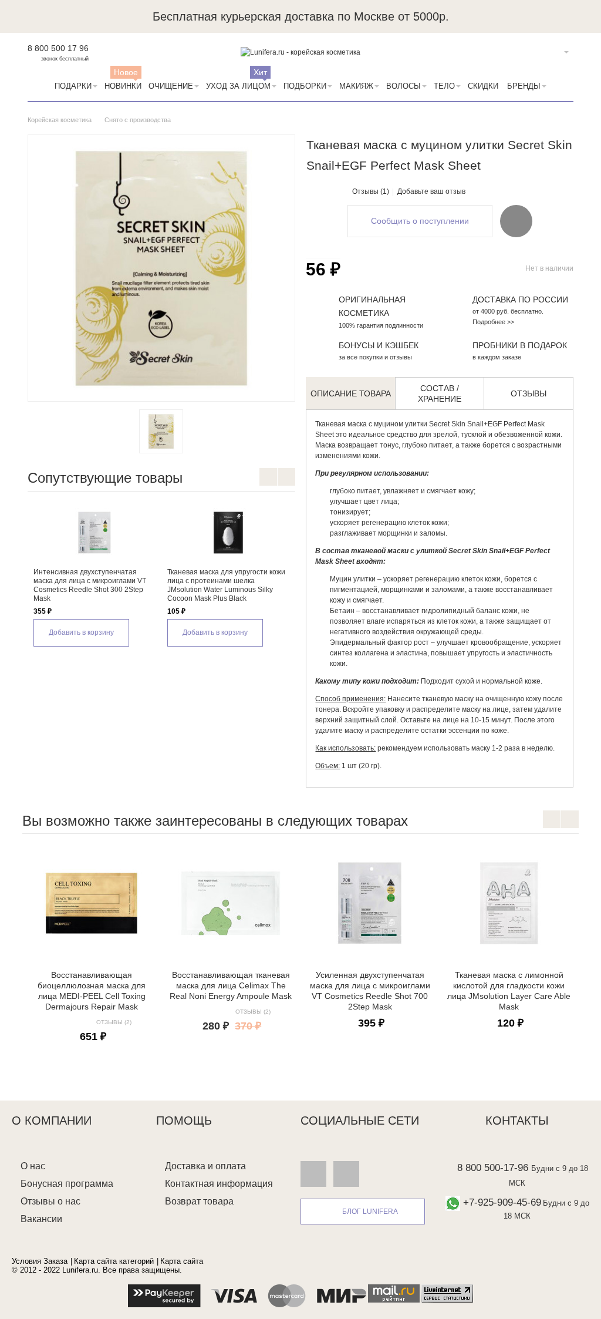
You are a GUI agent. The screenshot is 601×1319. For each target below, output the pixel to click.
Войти (548, 52)
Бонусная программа (67, 1184)
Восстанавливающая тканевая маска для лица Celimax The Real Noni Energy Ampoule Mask (231, 985)
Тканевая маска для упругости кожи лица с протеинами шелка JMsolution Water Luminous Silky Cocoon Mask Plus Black (226, 585)
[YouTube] (346, 1174)
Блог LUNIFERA (370, 1211)
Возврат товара (199, 1201)
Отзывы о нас (50, 1201)
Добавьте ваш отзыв (431, 191)
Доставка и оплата (205, 1166)
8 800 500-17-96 (492, 1167)
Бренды (524, 86)
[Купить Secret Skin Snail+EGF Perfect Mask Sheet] (161, 431)
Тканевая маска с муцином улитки (371, 424)
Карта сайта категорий (114, 1261)
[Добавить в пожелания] (516, 221)
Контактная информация (219, 1184)
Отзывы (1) (370, 191)
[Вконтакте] (313, 1174)
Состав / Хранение (439, 393)
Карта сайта (181, 1261)
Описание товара (350, 393)
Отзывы (528, 393)
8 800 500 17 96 (58, 48)
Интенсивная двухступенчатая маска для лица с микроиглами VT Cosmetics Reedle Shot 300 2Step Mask (89, 585)
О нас (33, 1166)
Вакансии (41, 1219)
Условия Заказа (39, 1261)
